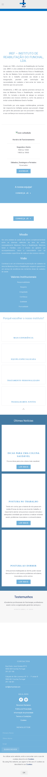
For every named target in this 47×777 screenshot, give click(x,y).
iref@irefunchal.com (12, 687)
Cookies (31, 759)
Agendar (23, 171)
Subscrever (10, 749)
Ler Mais (23, 467)
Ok (24, 773)
